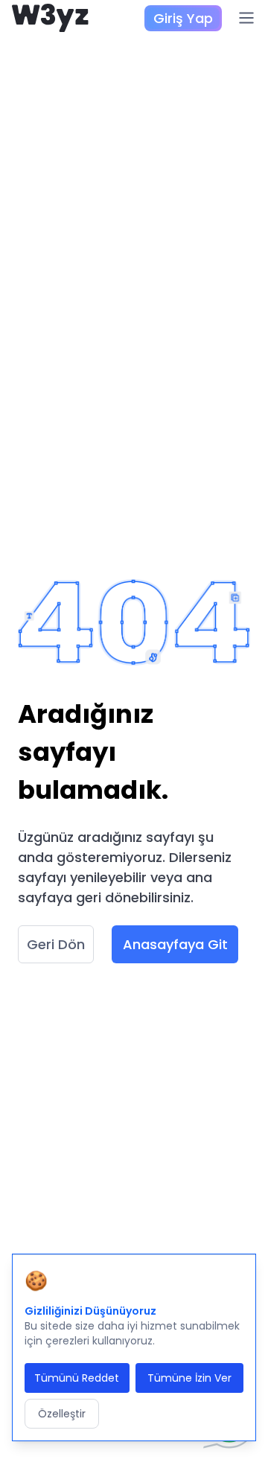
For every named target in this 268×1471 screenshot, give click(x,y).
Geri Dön (56, 944)
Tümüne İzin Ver (189, 1378)
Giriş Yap (183, 18)
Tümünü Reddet (76, 1378)
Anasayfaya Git (175, 944)
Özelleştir (62, 1413)
